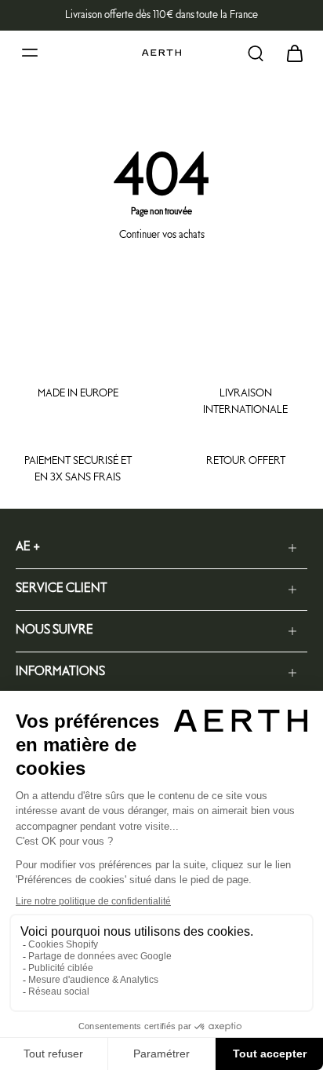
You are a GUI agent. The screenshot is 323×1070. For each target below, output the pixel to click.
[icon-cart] (290, 52)
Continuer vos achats (162, 234)
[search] (255, 52)
